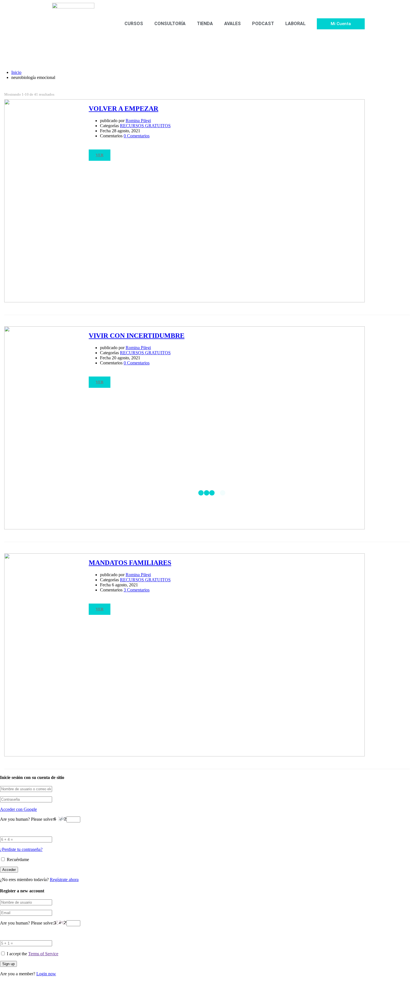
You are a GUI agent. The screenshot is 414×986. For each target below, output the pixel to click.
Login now (46, 973)
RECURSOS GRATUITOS (145, 125)
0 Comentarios (137, 135)
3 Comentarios (137, 589)
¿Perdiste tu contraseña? (21, 849)
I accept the (32, 953)
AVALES (232, 23)
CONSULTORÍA (170, 23)
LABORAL (295, 23)
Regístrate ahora (64, 879)
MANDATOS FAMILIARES (130, 562)
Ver (99, 155)
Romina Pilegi (138, 120)
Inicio (16, 72)
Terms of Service (43, 953)
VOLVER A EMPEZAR (123, 108)
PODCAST (263, 23)
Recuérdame (17, 859)
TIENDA (205, 23)
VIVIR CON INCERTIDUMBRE (136, 335)
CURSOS (133, 23)
